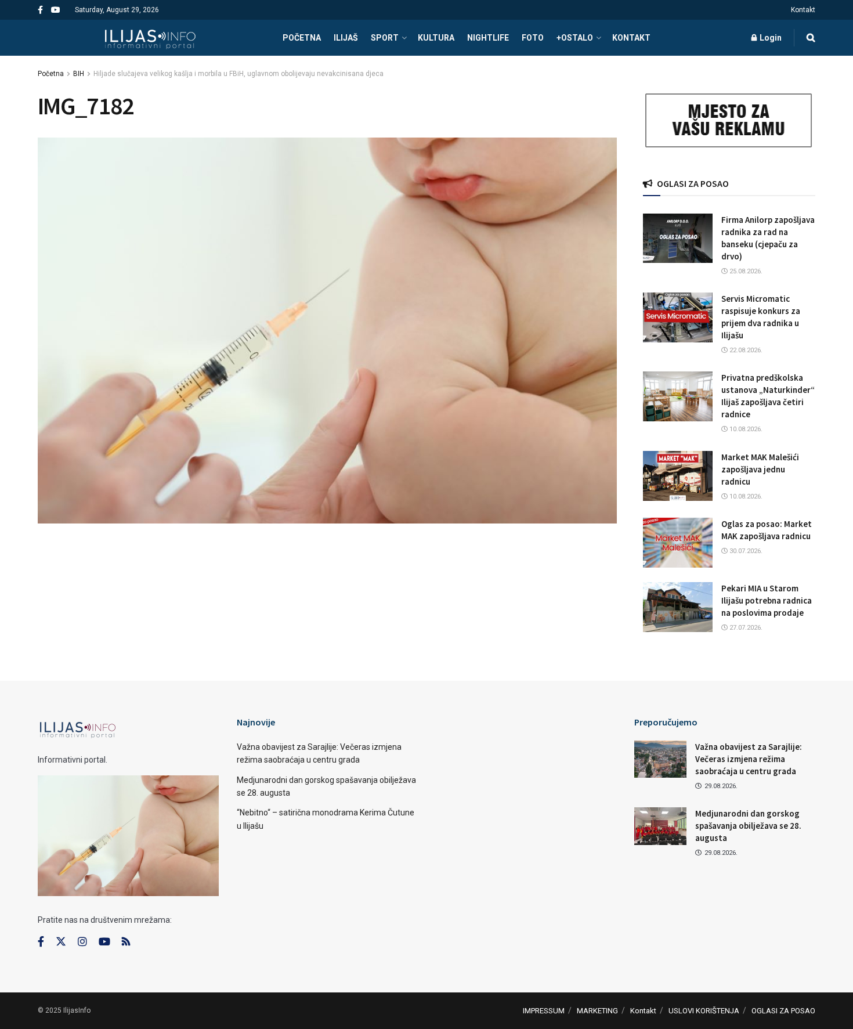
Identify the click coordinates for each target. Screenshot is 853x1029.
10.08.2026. (745, 429)
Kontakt (803, 10)
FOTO (533, 37)
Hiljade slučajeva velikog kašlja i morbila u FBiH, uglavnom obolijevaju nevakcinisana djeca (238, 74)
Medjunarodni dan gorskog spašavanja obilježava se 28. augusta (748, 825)
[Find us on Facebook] (40, 10)
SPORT (385, 37)
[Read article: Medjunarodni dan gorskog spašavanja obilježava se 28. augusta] (660, 825)
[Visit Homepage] (150, 38)
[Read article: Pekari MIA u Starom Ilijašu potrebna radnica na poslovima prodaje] (678, 607)
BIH (78, 74)
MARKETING (597, 1010)
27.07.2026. (745, 627)
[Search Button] (811, 38)
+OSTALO (574, 37)
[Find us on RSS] (126, 942)
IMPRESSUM (544, 1010)
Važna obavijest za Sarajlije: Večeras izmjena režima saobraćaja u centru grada (748, 759)
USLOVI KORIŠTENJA (703, 1010)
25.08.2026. (745, 271)
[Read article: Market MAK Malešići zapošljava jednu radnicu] (678, 476)
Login (770, 37)
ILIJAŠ (346, 37)
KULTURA (436, 37)
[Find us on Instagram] (82, 942)
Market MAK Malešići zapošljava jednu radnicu (760, 469)
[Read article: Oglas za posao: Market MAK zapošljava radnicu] (678, 543)
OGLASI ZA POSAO (783, 1010)
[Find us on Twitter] (61, 942)
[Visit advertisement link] (729, 120)
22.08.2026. (745, 350)
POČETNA (302, 37)
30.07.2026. (745, 551)
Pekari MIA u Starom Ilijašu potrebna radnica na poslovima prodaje (766, 600)
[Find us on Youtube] (55, 10)
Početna (51, 74)
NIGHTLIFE (488, 37)
